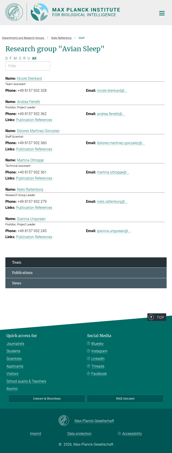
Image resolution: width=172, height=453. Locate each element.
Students (13, 351)
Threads (97, 366)
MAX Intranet (125, 398)
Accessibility (132, 434)
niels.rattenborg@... (112, 201)
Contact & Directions (47, 398)
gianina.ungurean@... (114, 231)
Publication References (34, 120)
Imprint (35, 434)
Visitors (12, 374)
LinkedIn (98, 359)
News (16, 283)
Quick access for (21, 335)
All (34, 58)
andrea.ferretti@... (111, 114)
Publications (22, 273)
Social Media (99, 335)
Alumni (12, 389)
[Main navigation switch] (161, 13)
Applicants (14, 366)
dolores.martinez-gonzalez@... (121, 143)
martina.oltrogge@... (113, 172)
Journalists (15, 344)
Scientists (14, 359)
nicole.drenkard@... (112, 90)
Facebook (99, 374)
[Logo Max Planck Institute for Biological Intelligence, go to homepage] (78, 12)
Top (160, 317)
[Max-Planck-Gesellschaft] (66, 420)
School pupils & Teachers (26, 381)
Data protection (79, 434)
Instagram (99, 351)
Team (16, 262)
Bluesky (97, 344)
